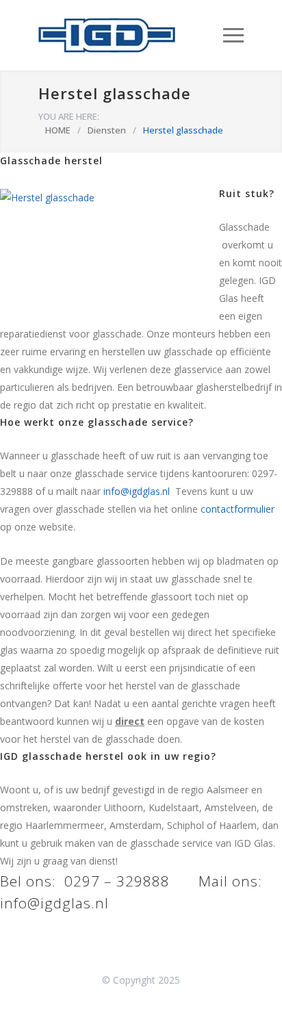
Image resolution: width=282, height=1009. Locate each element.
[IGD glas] (130, 35)
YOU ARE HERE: (68, 116)
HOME (57, 130)
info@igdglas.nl (136, 491)
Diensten (107, 130)
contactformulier (237, 508)
